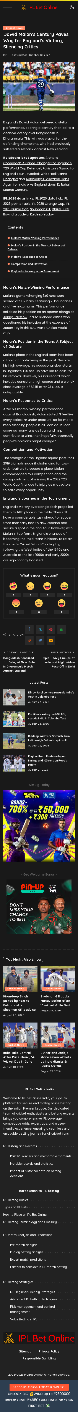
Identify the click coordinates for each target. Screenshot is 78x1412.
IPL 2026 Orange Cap (48, 203)
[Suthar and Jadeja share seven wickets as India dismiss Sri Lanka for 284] (58, 1035)
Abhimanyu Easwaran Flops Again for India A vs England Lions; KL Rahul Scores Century (36, 184)
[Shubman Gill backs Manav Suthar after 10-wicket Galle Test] (58, 979)
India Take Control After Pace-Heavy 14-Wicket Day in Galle (19, 1057)
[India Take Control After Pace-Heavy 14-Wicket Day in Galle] (20, 1035)
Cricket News (14, 28)
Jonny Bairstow (15, 317)
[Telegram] (40, 640)
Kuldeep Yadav (42, 214)
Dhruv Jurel (60, 209)
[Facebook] (29, 629)
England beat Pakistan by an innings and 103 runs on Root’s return (47, 760)
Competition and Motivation (29, 264)
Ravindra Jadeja (16, 214)
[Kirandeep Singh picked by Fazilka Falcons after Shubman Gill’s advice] (20, 979)
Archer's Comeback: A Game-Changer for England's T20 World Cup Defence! (37, 163)
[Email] (51, 640)
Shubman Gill (40, 209)
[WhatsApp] (61, 629)
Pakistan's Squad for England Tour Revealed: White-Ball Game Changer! (39, 173)
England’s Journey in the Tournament (35, 271)
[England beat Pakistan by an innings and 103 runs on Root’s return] (14, 763)
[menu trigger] (8, 7)
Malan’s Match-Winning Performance (35, 238)
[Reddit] (29, 640)
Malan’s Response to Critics (29, 256)
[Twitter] (40, 629)
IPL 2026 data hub (48, 198)
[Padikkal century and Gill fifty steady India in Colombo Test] (14, 719)
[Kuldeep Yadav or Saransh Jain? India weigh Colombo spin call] (14, 741)
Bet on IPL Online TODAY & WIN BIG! (39, 1387)
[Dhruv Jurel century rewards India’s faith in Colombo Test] (14, 697)
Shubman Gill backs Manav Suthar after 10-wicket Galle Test (55, 1000)
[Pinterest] (51, 629)
